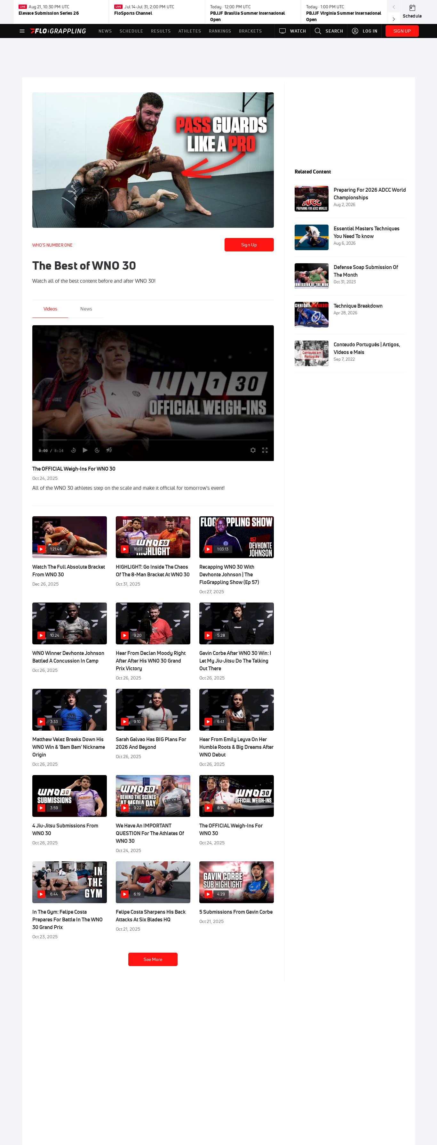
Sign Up (249, 245)
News (86, 309)
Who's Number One (52, 245)
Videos (50, 309)
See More (153, 959)
